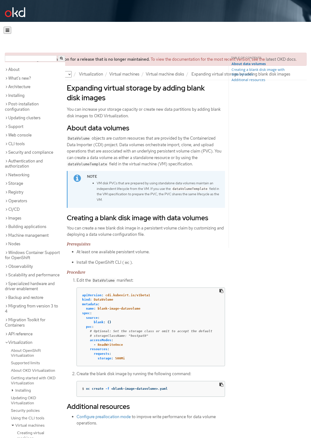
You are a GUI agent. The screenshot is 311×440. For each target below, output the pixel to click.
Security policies (25, 410)
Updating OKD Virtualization (23, 400)
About (13, 69)
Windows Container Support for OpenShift (32, 255)
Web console (20, 135)
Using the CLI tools (27, 418)
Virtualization (91, 74)
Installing (16, 95)
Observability (20, 266)
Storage (15, 183)
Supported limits (25, 362)
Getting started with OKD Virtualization (33, 380)
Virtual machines (124, 74)
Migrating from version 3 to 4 (31, 308)
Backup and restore (25, 297)
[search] (61, 58)
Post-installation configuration (22, 106)
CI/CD (14, 209)
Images (14, 218)
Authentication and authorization (24, 163)
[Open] (7, 30)
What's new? (19, 78)
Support (15, 126)
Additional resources (248, 79)
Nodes (14, 243)
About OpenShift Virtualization (26, 353)
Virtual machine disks (165, 74)
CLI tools (16, 143)
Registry (15, 192)
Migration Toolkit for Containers (25, 322)
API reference (20, 334)
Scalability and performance (34, 275)
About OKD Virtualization (33, 370)
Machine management (28, 235)
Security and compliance (30, 152)
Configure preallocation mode (104, 416)
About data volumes (249, 63)
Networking (18, 175)
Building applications (27, 226)
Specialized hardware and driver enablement (30, 286)
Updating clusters (24, 117)
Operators (17, 200)
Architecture (19, 86)
